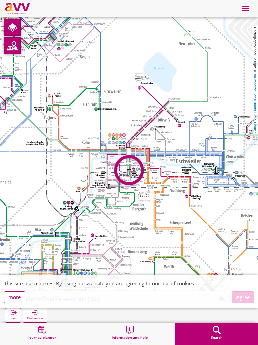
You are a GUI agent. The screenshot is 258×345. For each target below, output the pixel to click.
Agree (243, 297)
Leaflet (255, 127)
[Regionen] (12, 45)
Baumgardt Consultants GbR (255, 96)
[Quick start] (12, 27)
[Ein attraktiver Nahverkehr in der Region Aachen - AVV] (17, 8)
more (14, 297)
